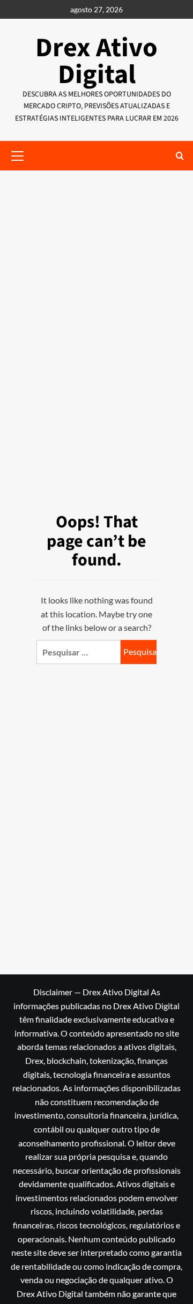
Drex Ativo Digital (96, 61)
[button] (180, 155)
